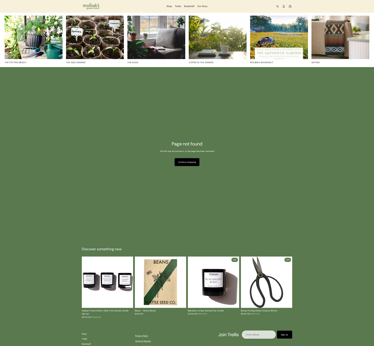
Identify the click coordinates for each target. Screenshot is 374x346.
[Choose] (234, 303)
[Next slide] (128, 282)
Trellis (84, 339)
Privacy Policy (141, 335)
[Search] (277, 6)
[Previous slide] (86, 282)
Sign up (284, 334)
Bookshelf (86, 344)
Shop (84, 334)
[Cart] (290, 6)
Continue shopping (187, 162)
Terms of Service (143, 341)
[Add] (181, 303)
